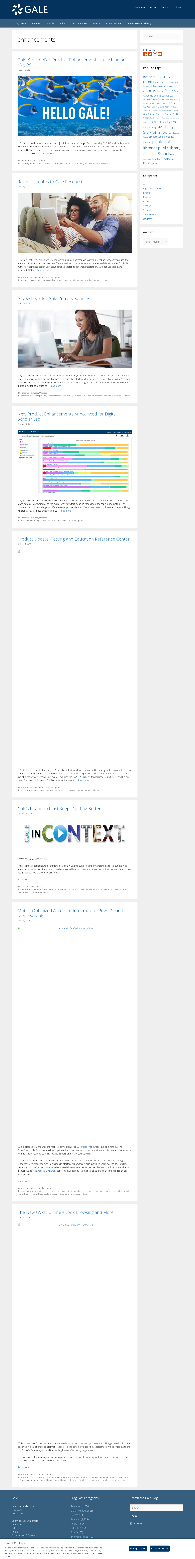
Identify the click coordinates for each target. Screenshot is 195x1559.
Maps (100, 889)
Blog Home (20, 23)
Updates (42, 160)
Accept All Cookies (159, 1548)
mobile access (80, 1191)
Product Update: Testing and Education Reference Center (74, 539)
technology (147, 159)
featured (72, 520)
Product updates (92, 163)
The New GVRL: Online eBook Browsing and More (66, 1212)
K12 (164, 122)
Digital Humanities (152, 188)
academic (25, 395)
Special (147, 210)
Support (153, 7)
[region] (97, 1549)
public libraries (24, 1193)
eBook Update (87, 1477)
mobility (109, 1191)
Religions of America (112, 395)
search (21, 892)
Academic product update (32, 1191)
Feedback (177, 7)
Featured (25, 160)
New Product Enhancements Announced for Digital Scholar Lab (67, 416)
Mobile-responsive (118, 889)
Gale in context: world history (168, 111)
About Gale (18, 1513)
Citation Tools (27, 889)
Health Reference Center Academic (167, 118)
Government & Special (24, 1535)
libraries (146, 127)
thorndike (155, 159)
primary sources (162, 132)
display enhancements (55, 1477)
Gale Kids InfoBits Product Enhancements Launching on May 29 (71, 62)
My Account (140, 7)
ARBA (32, 520)
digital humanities (170, 86)
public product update (54, 1193)
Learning (49, 790)
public (127, 1191)
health (152, 118)
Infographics (91, 889)
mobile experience (96, 1191)
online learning (77, 163)
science (173, 154)
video (45, 892)
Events (96, 23)
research (147, 154)
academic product (38, 395)
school (154, 154)
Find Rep (164, 7)
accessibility (50, 1191)
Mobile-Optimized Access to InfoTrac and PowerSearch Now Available (71, 913)
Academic (36, 23)
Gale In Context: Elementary (57, 163)
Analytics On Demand (30, 280)
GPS (84, 395)
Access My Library (47, 1170)
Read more (48, 153)
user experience (118, 1480)
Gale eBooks (157, 99)
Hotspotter (69, 889)
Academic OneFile (162, 82)
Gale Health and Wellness (158, 103)
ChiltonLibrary (156, 85)
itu (72, 1191)
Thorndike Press (79, 23)
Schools (50, 23)
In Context (80, 889)
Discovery (25, 163)
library (153, 127)
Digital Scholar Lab (44, 520)
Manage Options (138, 1548)
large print (172, 122)
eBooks (98, 1477)
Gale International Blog (139, 23)
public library (37, 1193)
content (37, 889)
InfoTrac (84, 1146)
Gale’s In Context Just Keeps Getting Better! (60, 808)
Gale (168, 90)
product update (157, 136)
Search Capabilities (33, 892)
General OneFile (172, 114)
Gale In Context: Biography (162, 107)
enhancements (37, 163)
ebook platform (73, 1477)
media (106, 889)
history (145, 122)
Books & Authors (48, 280)
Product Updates (114, 23)
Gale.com (17, 1510)
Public (62, 23)
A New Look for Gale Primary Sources (54, 298)
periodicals (118, 1191)
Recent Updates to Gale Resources (51, 182)
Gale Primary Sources (71, 395)
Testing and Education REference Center (72, 790)
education (25, 790)
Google (60, 889)
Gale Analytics (78, 280)
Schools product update (76, 1193)
